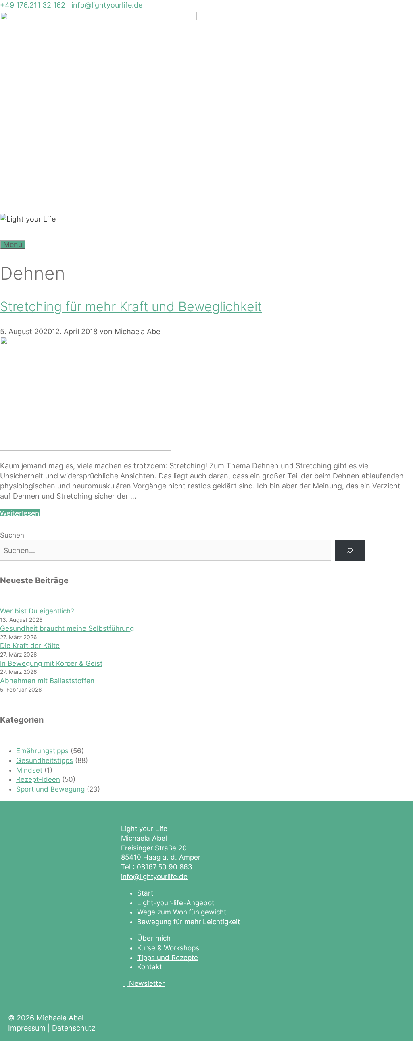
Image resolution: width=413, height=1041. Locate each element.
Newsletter (147, 983)
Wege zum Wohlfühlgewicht (181, 912)
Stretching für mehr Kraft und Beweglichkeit (131, 306)
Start (145, 893)
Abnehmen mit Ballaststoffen (47, 681)
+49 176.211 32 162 (32, 5)
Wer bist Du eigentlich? (37, 611)
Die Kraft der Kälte (30, 646)
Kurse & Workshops (168, 948)
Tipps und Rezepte (167, 958)
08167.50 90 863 (164, 867)
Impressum (27, 1028)
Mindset (29, 770)
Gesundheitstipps (44, 760)
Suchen (12, 535)
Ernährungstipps (42, 751)
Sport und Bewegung (50, 789)
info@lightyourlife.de (106, 5)
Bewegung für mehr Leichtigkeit (188, 922)
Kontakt (149, 967)
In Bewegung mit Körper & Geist (51, 663)
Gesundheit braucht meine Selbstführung (67, 628)
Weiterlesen (20, 513)
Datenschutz (74, 1028)
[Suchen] (350, 550)
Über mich (154, 938)
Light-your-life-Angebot (175, 903)
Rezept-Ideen (38, 779)
